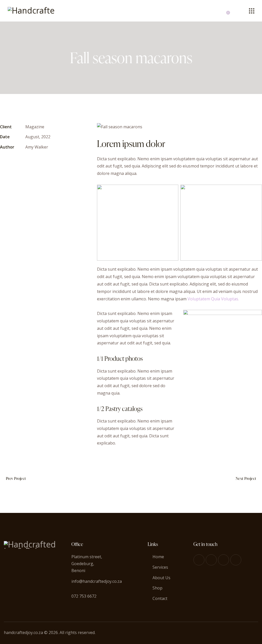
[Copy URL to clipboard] (38, 162)
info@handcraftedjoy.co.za (96, 581)
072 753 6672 (83, 596)
